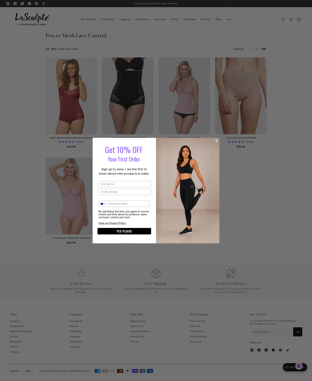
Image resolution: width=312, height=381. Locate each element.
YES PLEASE (124, 231)
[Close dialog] (216, 140)
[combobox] (103, 204)
